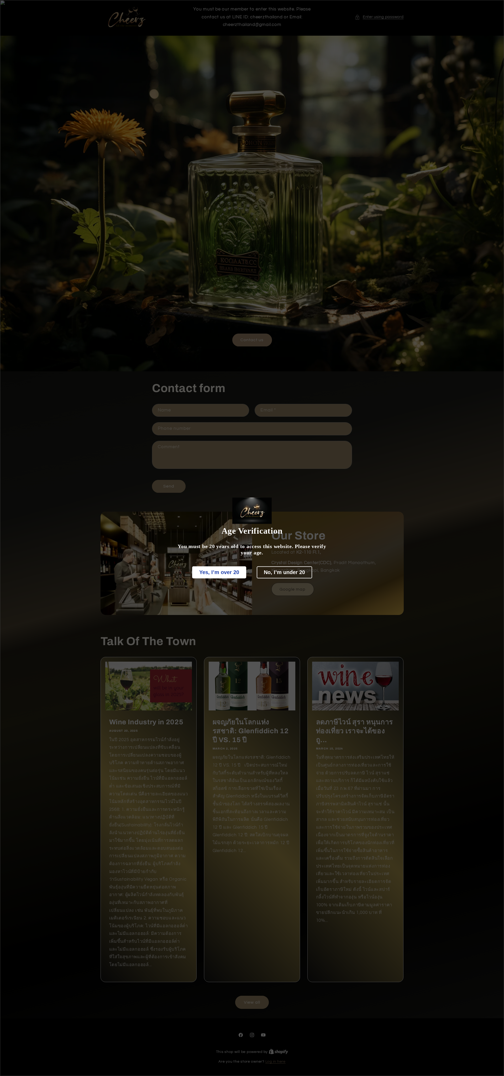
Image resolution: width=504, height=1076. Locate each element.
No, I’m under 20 (284, 572)
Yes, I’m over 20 (219, 572)
